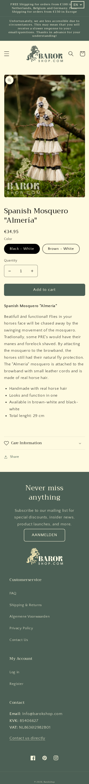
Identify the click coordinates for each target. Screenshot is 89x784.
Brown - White (61, 249)
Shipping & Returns (25, 605)
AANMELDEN (44, 535)
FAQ (12, 593)
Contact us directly (27, 738)
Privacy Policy (21, 628)
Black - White (22, 249)
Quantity (10, 260)
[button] (6, 53)
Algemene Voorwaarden (29, 616)
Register (16, 684)
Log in (14, 672)
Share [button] (14, 457)
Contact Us (18, 640)
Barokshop (49, 782)
